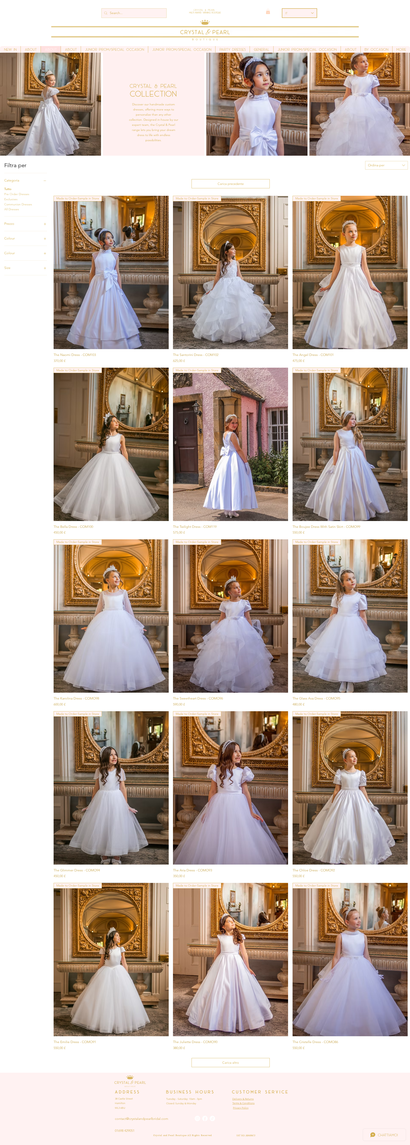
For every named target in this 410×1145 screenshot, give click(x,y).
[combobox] (386, 165)
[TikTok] (212, 1118)
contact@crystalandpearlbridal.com (141, 1119)
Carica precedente (231, 184)
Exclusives (11, 199)
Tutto (7, 189)
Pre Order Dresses (16, 194)
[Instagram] (197, 1118)
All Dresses (11, 209)
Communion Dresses (18, 204)
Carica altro (230, 1063)
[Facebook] (205, 1118)
